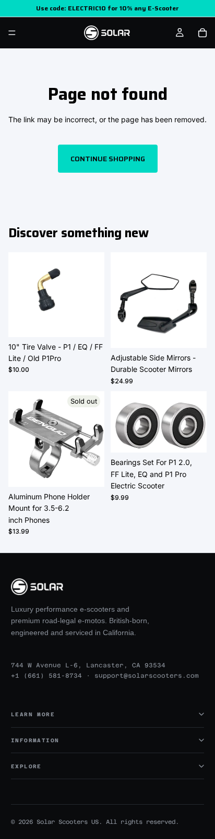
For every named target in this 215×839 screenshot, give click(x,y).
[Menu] (12, 33)
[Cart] (202, 32)
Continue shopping (107, 158)
